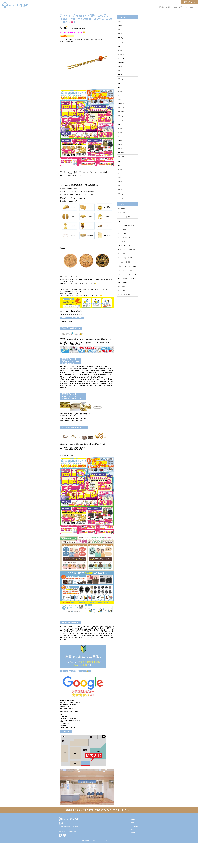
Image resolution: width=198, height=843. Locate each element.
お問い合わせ (134, 832)
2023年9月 (121, 165)
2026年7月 (121, 25)
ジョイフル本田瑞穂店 (124, 295)
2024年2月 (121, 144)
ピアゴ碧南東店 (122, 286)
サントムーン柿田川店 (124, 262)
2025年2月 (121, 95)
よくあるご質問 (178, 7)
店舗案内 (168, 7)
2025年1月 (121, 99)
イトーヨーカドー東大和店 (125, 258)
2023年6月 (121, 177)
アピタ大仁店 (121, 290)
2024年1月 (121, 148)
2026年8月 (121, 21)
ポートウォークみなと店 (124, 245)
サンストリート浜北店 (124, 237)
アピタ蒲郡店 (121, 212)
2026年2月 (121, 46)
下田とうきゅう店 (123, 282)
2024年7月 (121, 124)
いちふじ (120, 221)
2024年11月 (121, 107)
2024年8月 (121, 120)
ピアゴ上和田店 (122, 229)
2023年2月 (121, 194)
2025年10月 (121, 62)
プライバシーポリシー (111, 840)
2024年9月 (121, 116)
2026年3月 (121, 42)
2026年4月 (121, 38)
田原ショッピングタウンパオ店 (126, 270)
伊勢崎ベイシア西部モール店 (126, 225)
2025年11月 (121, 58)
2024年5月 (121, 132)
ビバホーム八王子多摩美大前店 (126, 249)
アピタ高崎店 (121, 253)
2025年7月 (121, 75)
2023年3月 (121, 189)
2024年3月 (121, 140)
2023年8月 (121, 169)
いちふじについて (190, 7)
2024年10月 (121, 111)
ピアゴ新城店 (121, 208)
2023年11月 (121, 157)
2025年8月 (121, 70)
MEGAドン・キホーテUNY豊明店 (127, 278)
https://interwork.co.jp (64, 829)
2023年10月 (121, 161)
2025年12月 (121, 54)
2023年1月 (121, 198)
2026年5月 (121, 33)
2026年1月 (121, 50)
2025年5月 (121, 83)
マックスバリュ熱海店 (124, 217)
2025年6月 (121, 79)
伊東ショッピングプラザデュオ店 (127, 266)
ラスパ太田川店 (122, 233)
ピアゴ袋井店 (121, 241)
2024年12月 (121, 103)
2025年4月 (121, 87)
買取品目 (161, 7)
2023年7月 (121, 173)
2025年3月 (121, 91)
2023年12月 (121, 153)
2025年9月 (121, 66)
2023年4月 (121, 185)
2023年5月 (121, 181)
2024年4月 (121, 136)
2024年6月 (121, 128)
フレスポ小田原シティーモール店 (127, 274)
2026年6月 (121, 29)
